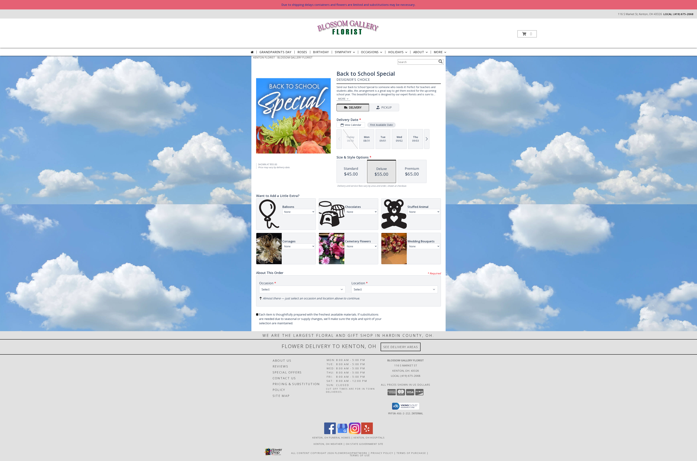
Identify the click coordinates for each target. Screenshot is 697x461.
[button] (527, 33)
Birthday (321, 52)
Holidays (395, 52)
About (418, 52)
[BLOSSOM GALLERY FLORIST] (348, 27)
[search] (440, 61)
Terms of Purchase (411, 453)
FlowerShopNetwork (351, 453)
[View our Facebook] (330, 433)
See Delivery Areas (400, 347)
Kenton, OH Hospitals (369, 437)
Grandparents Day (276, 52)
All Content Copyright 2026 (312, 453)
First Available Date (381, 125)
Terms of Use (360, 455)
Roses (302, 52)
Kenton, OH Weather (328, 444)
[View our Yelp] (367, 433)
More (438, 52)
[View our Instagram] (354, 433)
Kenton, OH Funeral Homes (331, 437)
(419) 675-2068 (683, 14)
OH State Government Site (364, 444)
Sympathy (343, 52)
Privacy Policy (382, 453)
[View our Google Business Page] (342, 433)
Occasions (370, 52)
